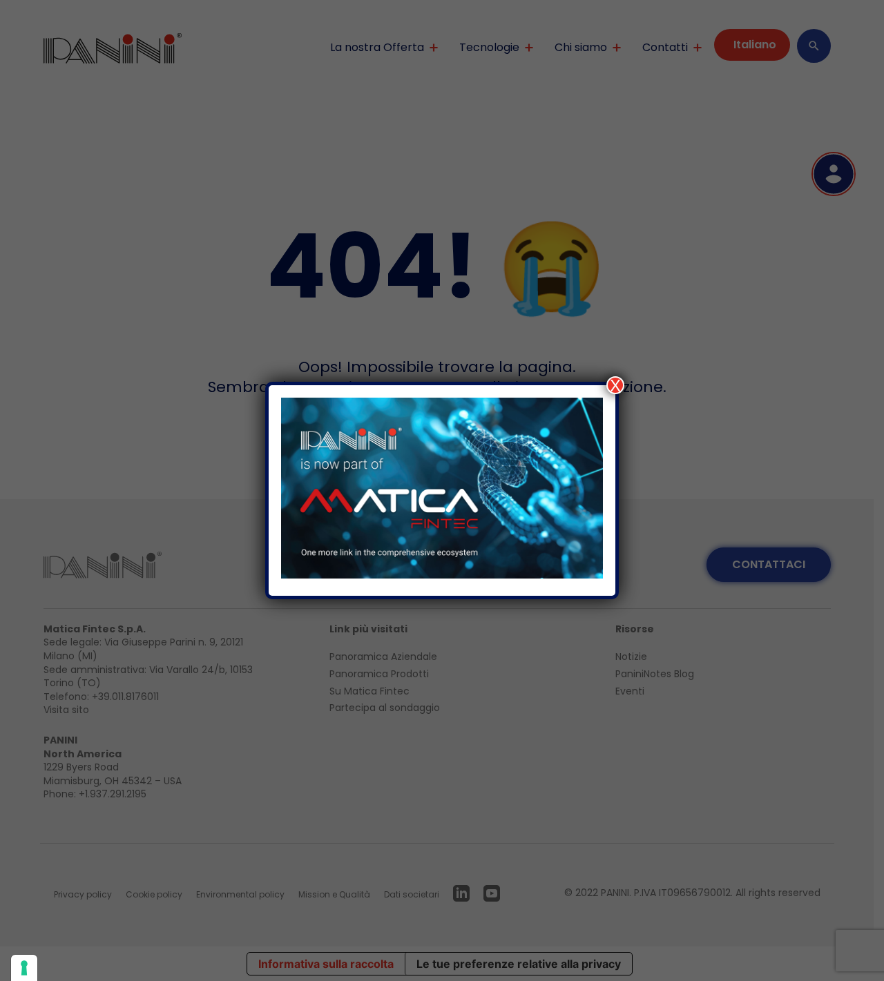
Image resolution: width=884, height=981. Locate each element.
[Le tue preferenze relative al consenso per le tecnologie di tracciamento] (24, 968)
